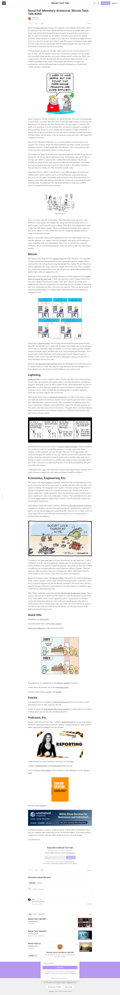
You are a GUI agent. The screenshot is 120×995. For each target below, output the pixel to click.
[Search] (94, 3)
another (58, 692)
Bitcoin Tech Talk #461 (37, 919)
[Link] (25, 254)
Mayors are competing (36, 628)
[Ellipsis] (91, 899)
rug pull (48, 692)
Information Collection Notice (59, 973)
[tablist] (35, 883)
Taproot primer (43, 343)
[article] (60, 922)
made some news (42, 28)
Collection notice (71, 982)
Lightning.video (34, 379)
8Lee (33, 899)
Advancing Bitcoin (60, 702)
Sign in (114, 3)
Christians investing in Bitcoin (80, 505)
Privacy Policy (73, 973)
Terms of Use (68, 971)
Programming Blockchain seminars (57, 709)
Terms (63, 982)
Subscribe (105, 3)
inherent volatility (63, 683)
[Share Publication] (98, 3)
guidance (49, 482)
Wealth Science (41, 766)
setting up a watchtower (58, 397)
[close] (76, 944)
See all (31, 955)
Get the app (68, 987)
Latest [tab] (34, 914)
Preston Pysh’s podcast (43, 770)
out (44, 469)
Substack (51, 991)
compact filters (58, 258)
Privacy (58, 982)
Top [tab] (30, 914)
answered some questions (48, 364)
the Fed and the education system (73, 593)
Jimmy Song (35, 17)
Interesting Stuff (33, 921)
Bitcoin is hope (58, 578)
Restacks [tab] (39, 883)
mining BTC (44, 619)
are (41, 805)
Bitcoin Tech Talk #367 (37, 931)
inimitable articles (62, 687)
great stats (48, 560)
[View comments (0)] (45, 926)
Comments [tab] (32, 883)
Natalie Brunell (67, 722)
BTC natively (56, 624)
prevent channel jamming (68, 446)
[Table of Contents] (2, 497)
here (71, 761)
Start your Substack (55, 987)
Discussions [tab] (41, 914)
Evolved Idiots (56, 766)
